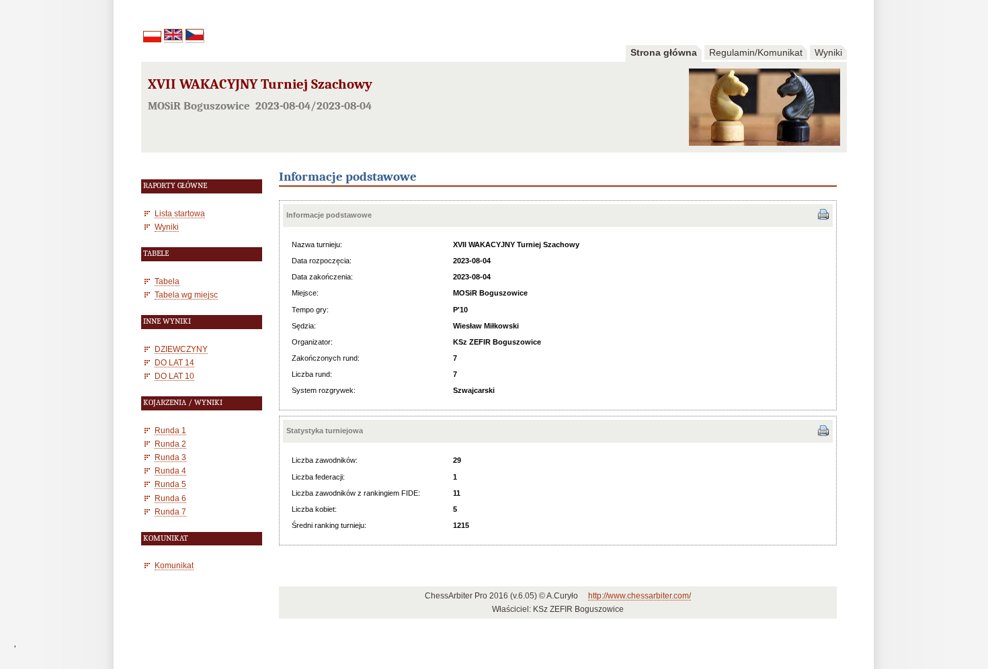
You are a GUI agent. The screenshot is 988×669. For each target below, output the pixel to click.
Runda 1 (170, 430)
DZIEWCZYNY (181, 349)
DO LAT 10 (174, 375)
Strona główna (663, 52)
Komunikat (174, 565)
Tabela (167, 281)
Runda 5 (170, 484)
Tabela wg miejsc (186, 294)
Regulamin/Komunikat (755, 52)
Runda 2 (170, 443)
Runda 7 (170, 511)
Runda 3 (170, 457)
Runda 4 (170, 470)
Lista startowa (180, 213)
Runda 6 (170, 498)
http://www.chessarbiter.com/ (639, 596)
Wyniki (828, 52)
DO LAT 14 (174, 362)
